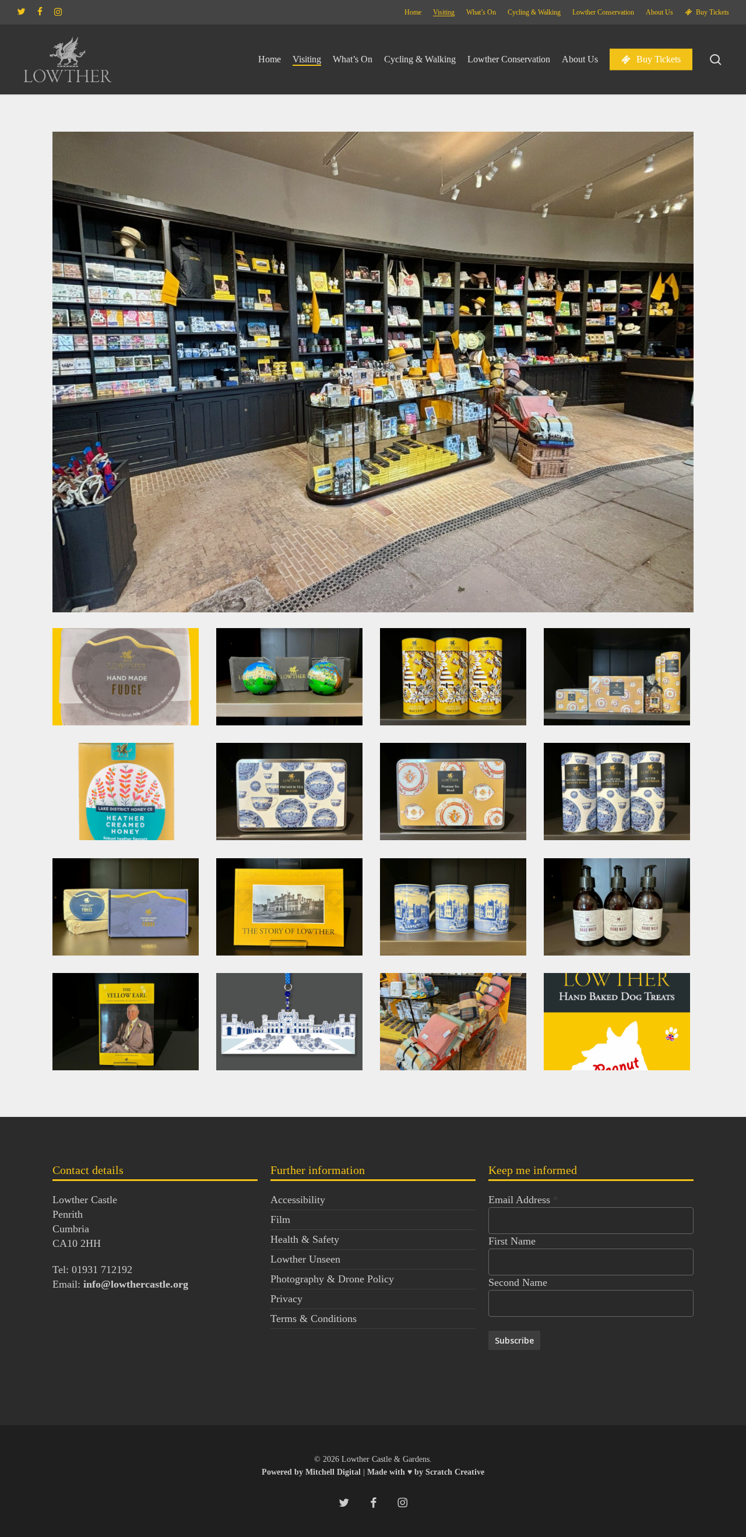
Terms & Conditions (313, 1318)
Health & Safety (304, 1239)
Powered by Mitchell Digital (312, 1472)
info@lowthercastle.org (135, 1284)
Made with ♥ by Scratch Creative (425, 1472)
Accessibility (297, 1199)
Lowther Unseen (305, 1259)
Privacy (286, 1299)
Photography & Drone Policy (332, 1279)
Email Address (523, 1199)
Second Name (517, 1282)
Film (280, 1219)
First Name (512, 1241)
